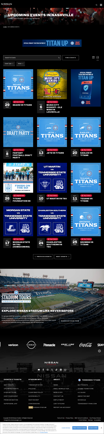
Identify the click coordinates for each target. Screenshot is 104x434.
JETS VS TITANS (55, 153)
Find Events (70, 57)
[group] (52, 344)
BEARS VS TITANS (22, 105)
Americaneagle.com (16, 420)
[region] (52, 428)
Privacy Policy (44, 432)
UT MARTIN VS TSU (56, 199)
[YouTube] (65, 370)
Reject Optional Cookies (79, 427)
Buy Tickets (19, 102)
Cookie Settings (83, 420)
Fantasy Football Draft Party (22, 155)
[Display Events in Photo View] (98, 57)
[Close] (101, 428)
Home (5, 27)
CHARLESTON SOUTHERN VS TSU (54, 244)
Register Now (20, 196)
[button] (96, 5)
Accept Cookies (93, 427)
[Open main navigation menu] (101, 5)
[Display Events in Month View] (93, 57)
